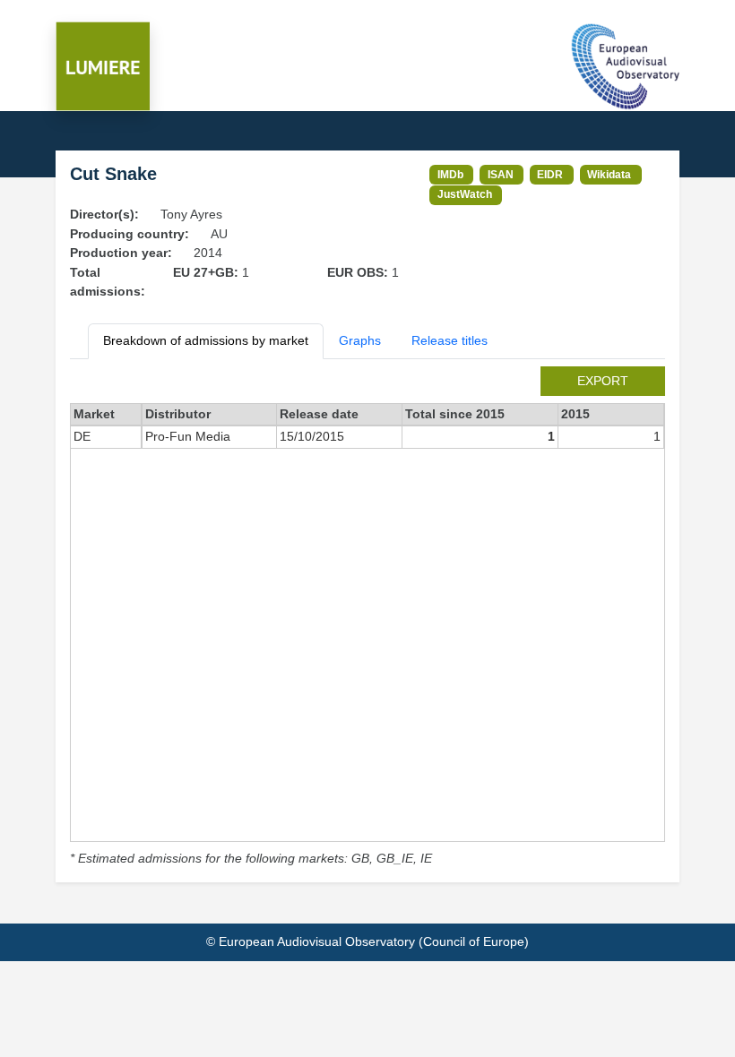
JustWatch (464, 194)
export (602, 381)
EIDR (550, 174)
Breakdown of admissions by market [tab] (205, 340)
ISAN (501, 174)
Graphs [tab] (360, 340)
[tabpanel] (367, 617)
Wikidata (609, 174)
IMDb (450, 174)
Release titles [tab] (449, 340)
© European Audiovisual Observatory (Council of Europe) (367, 941)
